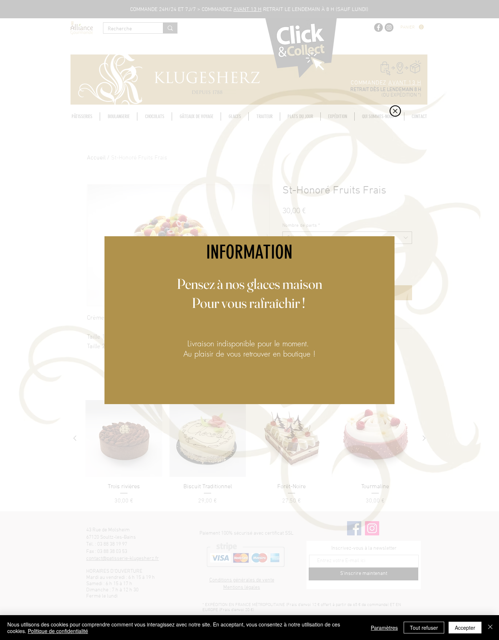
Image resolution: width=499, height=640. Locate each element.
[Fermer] (490, 627)
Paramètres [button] (384, 627)
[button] (395, 111)
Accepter (465, 627)
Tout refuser (424, 627)
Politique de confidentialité (58, 631)
